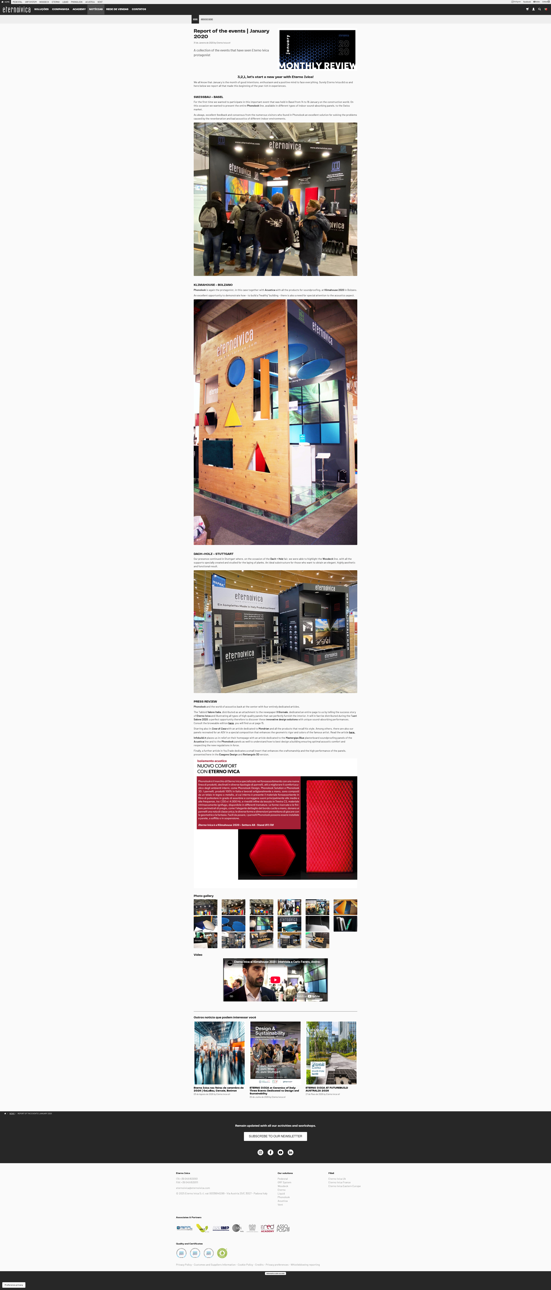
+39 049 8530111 (189, 1182)
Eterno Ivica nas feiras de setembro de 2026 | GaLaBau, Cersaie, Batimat (219, 1089)
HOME (7, 2)
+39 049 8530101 (189, 1179)
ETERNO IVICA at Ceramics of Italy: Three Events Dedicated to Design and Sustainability (274, 1091)
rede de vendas (117, 9)
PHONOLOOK (77, 2)
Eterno (282, 1190)
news (195, 19)
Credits (259, 1265)
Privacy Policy (184, 1265)
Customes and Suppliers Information (215, 1265)
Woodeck (283, 1186)
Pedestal (283, 1179)
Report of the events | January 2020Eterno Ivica (16, 9)
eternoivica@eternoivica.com (193, 1188)
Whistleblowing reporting (305, 1265)
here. (352, 732)
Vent (280, 1205)
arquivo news (207, 19)
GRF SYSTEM (30, 2)
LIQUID (65, 2)
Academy (79, 9)
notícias (96, 9)
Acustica (283, 1201)
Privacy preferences (277, 1265)
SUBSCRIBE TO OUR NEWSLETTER (275, 1136)
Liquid (281, 1193)
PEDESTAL (17, 2)
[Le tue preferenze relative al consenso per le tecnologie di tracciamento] (13, 1285)
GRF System (284, 1182)
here (231, 723)
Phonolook (284, 1197)
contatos (139, 9)
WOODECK (44, 2)
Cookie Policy (245, 1265)
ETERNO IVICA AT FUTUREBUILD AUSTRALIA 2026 (327, 1089)
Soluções (41, 9)
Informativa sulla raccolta (275, 1273)
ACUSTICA (90, 2)
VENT (99, 2)
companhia (60, 9)
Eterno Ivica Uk (337, 1179)
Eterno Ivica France (339, 1182)
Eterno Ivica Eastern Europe (344, 1186)
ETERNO (56, 2)
